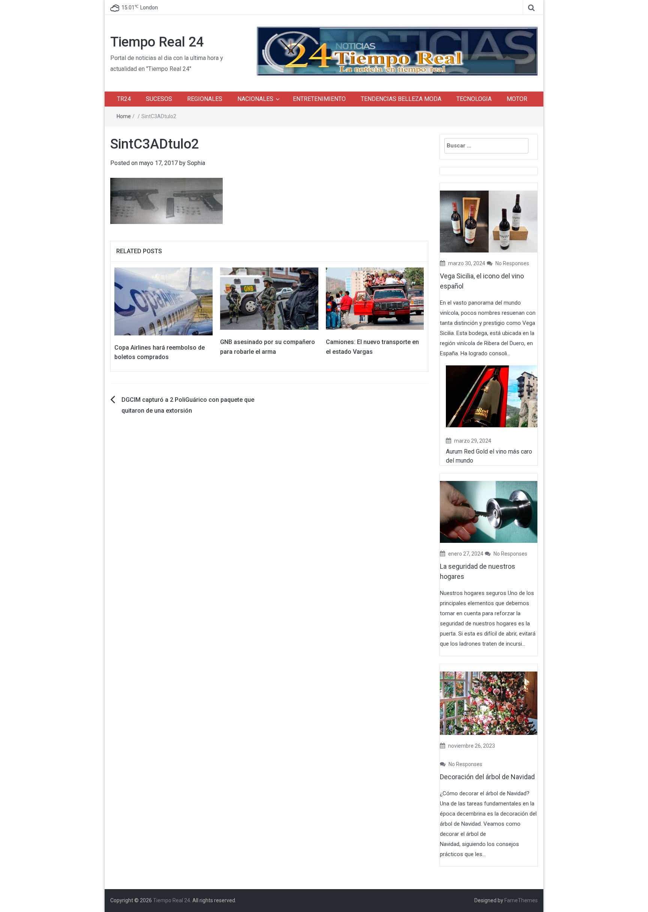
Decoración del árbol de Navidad (487, 777)
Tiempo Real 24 (157, 42)
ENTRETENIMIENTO (319, 98)
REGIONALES (204, 98)
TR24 (124, 98)
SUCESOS (159, 98)
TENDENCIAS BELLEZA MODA (401, 98)
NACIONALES (255, 98)
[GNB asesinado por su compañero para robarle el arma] (269, 298)
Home (124, 116)
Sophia (196, 163)
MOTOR (517, 98)
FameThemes (521, 900)
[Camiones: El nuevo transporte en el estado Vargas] (375, 298)
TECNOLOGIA (474, 98)
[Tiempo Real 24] (397, 50)
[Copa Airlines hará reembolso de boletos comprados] (163, 301)
